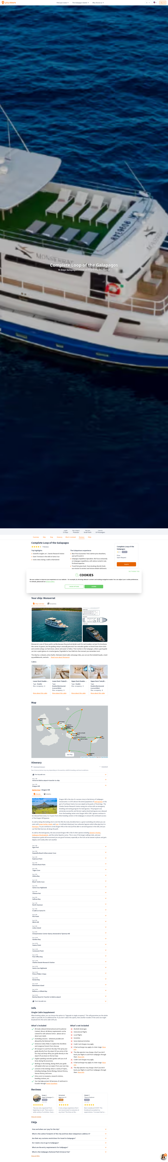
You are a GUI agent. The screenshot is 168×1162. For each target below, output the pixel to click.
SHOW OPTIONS (74, 586)
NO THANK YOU (134, 571)
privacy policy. (50, 581)
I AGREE (93, 586)
